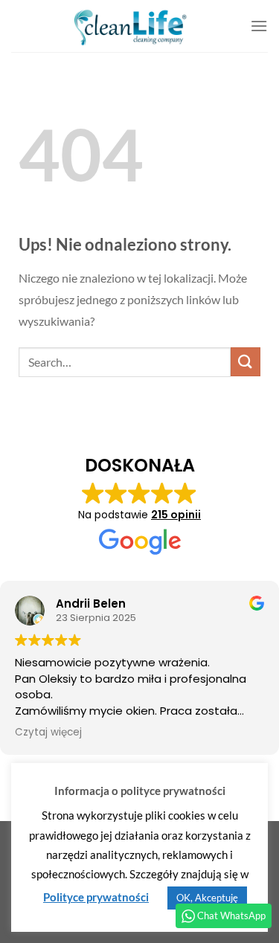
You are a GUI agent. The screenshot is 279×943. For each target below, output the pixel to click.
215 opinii (176, 514)
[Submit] (245, 361)
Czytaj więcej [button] (48, 732)
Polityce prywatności (96, 897)
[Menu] (259, 25)
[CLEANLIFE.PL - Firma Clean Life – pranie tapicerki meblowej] (130, 26)
